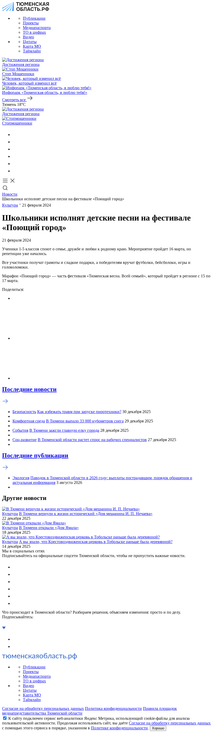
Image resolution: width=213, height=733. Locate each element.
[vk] (15, 134)
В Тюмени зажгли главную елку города (64, 430)
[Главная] (25, 9)
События (20, 430)
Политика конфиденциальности (113, 708)
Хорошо (158, 728)
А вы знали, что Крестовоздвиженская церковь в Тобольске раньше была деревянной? (95, 541)
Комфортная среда (28, 421)
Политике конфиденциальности (119, 728)
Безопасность (24, 411)
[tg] (15, 149)
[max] (15, 156)
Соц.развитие (24, 439)
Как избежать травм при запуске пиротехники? (79, 411)
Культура (10, 205)
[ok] (15, 142)
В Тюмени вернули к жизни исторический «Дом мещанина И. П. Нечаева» (85, 513)
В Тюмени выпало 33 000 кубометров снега (85, 421)
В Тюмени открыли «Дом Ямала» (49, 527)
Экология (20, 478)
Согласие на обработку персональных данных (43, 708)
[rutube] (15, 163)
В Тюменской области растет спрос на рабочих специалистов (92, 439)
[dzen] (15, 171)
